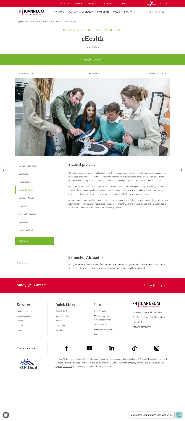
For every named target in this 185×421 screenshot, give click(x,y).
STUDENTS (92, 3)
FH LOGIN (121, 3)
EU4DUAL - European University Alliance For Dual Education (134, 362)
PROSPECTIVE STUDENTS (70, 3)
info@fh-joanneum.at (142, 326)
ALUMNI (107, 3)
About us (130, 12)
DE (161, 3)
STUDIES (59, 12)
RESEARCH (103, 12)
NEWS (116, 12)
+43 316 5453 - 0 (140, 322)
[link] (28, 311)
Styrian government (64, 366)
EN (166, 3)
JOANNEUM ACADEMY (80, 12)
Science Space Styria (86, 359)
